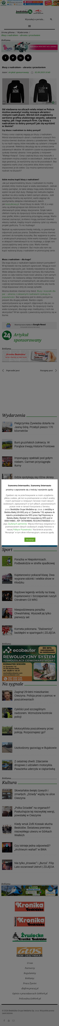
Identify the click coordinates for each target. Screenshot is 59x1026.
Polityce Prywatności (22, 529)
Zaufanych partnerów (17, 524)
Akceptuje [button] (30, 540)
